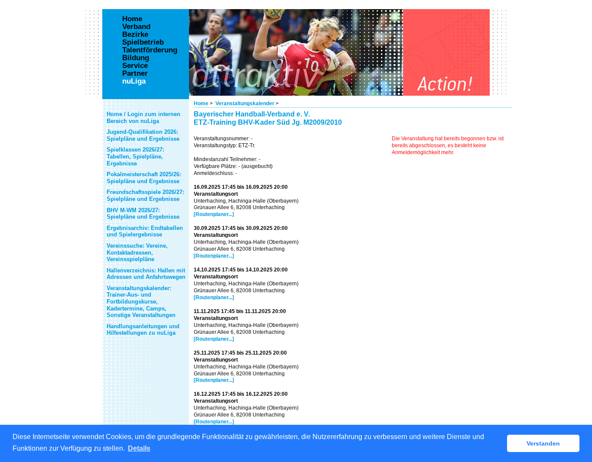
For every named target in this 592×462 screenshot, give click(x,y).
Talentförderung (149, 50)
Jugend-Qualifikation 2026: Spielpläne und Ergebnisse (143, 135)
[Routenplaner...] (214, 214)
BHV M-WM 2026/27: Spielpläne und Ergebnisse (143, 213)
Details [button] (139, 448)
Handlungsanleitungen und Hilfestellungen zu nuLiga (143, 329)
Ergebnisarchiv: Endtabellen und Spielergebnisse (145, 231)
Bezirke (135, 35)
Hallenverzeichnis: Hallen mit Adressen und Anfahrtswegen (146, 274)
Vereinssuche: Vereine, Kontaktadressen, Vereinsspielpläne (137, 252)
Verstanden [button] (543, 443)
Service (135, 66)
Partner (135, 74)
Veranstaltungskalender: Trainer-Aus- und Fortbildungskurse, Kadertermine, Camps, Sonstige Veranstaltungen (141, 301)
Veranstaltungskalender (244, 103)
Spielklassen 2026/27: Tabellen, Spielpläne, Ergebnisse (135, 156)
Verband (136, 27)
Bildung (135, 58)
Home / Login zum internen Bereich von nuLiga (143, 117)
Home (201, 103)
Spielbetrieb (143, 42)
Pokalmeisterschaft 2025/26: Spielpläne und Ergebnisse (144, 177)
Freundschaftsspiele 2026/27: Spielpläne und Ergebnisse (145, 195)
